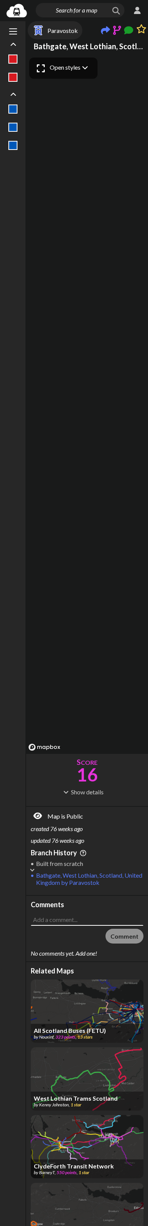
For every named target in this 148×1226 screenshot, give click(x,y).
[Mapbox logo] (44, 747)
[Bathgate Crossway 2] (13, 127)
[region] (87, 404)
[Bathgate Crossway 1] (13, 109)
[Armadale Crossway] (13, 59)
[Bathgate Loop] (13, 145)
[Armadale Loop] (13, 77)
